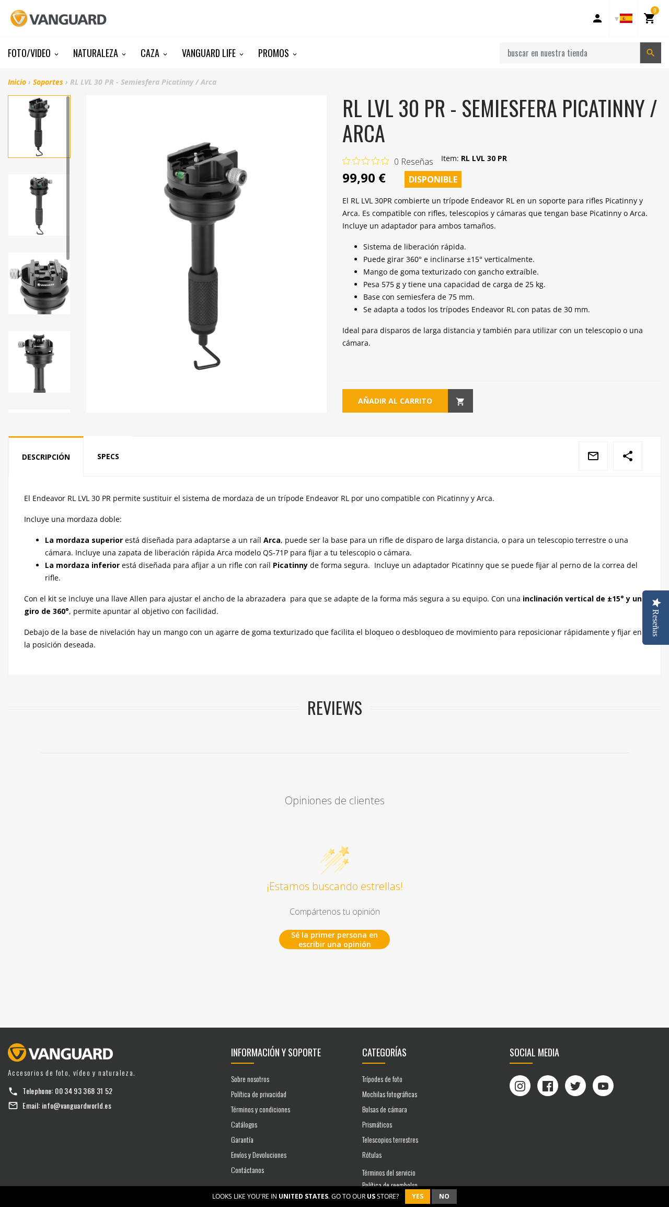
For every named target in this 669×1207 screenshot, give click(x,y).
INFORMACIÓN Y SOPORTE (276, 1052)
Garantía (242, 1139)
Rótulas (372, 1154)
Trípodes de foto (382, 1078)
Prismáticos (377, 1124)
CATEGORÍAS (384, 1052)
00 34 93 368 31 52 (83, 1090)
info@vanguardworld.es (76, 1105)
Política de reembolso (390, 1184)
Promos (274, 53)
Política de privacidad (258, 1093)
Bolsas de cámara (384, 1108)
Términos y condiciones (260, 1108)
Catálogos (244, 1124)
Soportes (48, 82)
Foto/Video (30, 53)
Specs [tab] (108, 456)
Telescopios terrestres (390, 1139)
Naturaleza (96, 53)
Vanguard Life (210, 53)
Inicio (17, 82)
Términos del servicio (389, 1172)
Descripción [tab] (46, 457)
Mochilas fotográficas (389, 1093)
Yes (417, 1196)
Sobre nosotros (250, 1078)
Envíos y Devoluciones (258, 1154)
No (444, 1196)
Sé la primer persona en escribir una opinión (334, 939)
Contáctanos (247, 1169)
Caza (151, 53)
